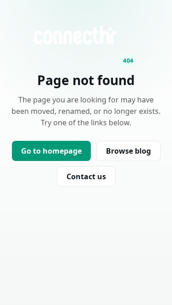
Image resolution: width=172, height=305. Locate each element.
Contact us (86, 176)
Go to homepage (51, 151)
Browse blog (128, 151)
